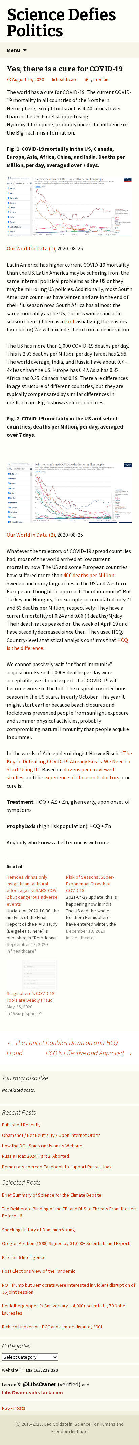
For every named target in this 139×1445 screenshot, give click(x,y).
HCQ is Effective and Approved (89, 1053)
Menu (13, 50)
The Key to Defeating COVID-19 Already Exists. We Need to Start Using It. (69, 761)
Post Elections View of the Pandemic (38, 1271)
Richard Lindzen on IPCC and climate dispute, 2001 (52, 1327)
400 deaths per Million (88, 575)
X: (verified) (49, 1384)
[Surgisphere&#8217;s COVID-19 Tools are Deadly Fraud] (33, 975)
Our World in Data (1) (31, 248)
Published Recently (21, 1125)
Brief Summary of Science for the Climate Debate (51, 1195)
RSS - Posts (13, 1408)
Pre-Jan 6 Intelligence (24, 1257)
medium (101, 79)
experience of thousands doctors (81, 777)
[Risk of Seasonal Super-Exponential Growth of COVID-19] (96, 907)
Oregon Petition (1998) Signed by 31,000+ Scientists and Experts (67, 1243)
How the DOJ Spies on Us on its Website (42, 1146)
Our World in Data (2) (31, 534)
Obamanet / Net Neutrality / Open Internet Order (51, 1135)
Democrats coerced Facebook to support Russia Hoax (56, 1166)
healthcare (67, 79)
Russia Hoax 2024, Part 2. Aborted (35, 1156)
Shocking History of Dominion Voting (38, 1230)
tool (69, 321)
